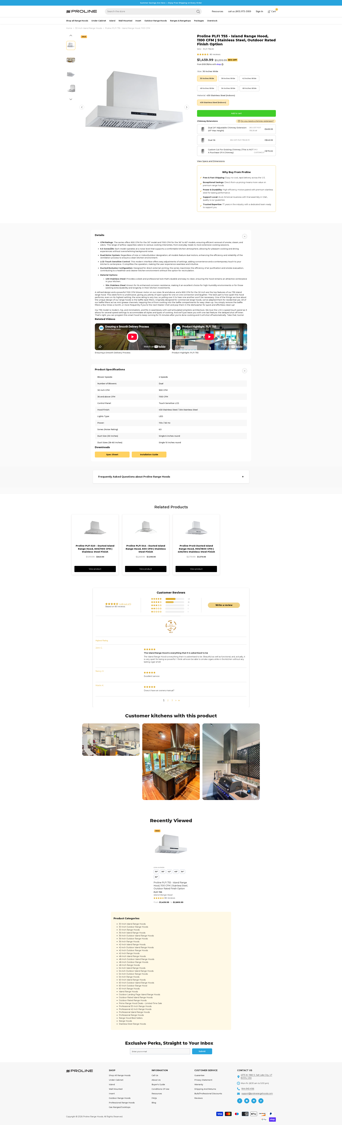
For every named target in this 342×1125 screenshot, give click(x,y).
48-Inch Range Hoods (129, 965)
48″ (176, 872)
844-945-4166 (248, 1089)
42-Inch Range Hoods (129, 953)
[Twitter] (260, 1100)
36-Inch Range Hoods (129, 941)
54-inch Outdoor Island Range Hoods (136, 971)
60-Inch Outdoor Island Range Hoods (136, 983)
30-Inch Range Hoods (129, 930)
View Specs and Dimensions (211, 161)
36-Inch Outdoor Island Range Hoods (136, 935)
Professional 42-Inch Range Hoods (135, 1009)
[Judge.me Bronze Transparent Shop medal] (171, 625)
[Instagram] (246, 1100)
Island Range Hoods (128, 991)
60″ (156, 877)
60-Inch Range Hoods (129, 988)
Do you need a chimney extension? (257, 121)
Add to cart (236, 113)
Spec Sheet (112, 454)
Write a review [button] (223, 605)
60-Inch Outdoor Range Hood (133, 985)
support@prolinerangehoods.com (257, 1093)
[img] (149, 649)
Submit (202, 1051)
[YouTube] (253, 1100)
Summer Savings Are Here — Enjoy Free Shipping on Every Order (171, 3)
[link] (111, 739)
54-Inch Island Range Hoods (132, 968)
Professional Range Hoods (131, 1015)
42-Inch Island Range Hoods (132, 944)
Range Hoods (125, 1021)
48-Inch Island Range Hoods (132, 956)
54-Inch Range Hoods (129, 977)
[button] (81, 107)
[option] (134, 107)
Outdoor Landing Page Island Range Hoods (139, 994)
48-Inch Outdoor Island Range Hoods (136, 959)
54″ (182, 872)
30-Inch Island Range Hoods (88, 28)
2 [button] (167, 700)
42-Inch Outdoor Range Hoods (133, 950)
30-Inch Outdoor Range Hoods (133, 927)
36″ (162, 872)
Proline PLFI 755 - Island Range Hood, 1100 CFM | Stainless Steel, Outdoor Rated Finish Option (171, 885)
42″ (169, 872)
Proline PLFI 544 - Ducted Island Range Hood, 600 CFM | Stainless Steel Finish (146, 549)
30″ (156, 872)
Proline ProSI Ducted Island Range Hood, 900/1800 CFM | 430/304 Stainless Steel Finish (196, 549)
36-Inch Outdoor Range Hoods (133, 938)
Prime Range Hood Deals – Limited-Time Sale (140, 1003)
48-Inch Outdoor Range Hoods (133, 962)
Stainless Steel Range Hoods (132, 1024)
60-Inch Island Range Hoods (132, 980)
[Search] (153, 11)
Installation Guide (149, 454)
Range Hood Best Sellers (130, 1018)
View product (95, 569)
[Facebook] (239, 1100)
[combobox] (150, 11)
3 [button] (172, 700)
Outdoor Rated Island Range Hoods (136, 997)
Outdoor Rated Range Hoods (133, 1000)
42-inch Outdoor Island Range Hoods (136, 947)
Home (69, 28)
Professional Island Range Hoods (134, 1012)
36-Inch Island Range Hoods (132, 933)
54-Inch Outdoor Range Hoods (133, 974)
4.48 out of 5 (125, 604)
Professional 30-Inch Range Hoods (135, 1006)
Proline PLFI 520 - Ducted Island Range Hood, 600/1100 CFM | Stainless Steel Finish (95, 549)
